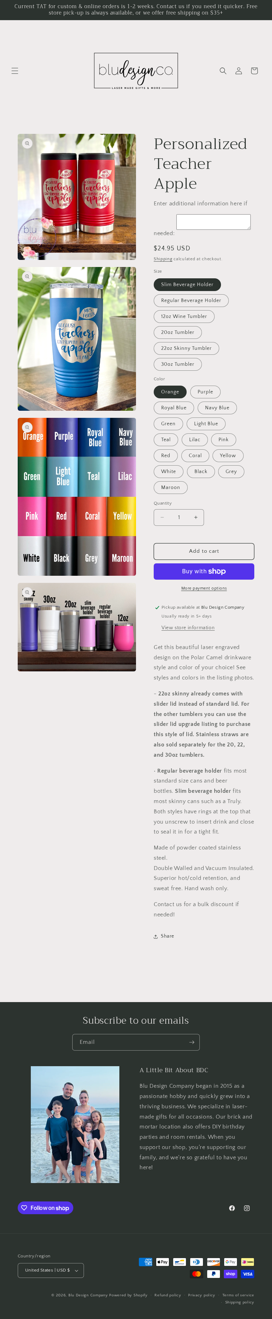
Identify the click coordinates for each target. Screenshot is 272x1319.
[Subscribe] (191, 1042)
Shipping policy (240, 1302)
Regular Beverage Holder (191, 300)
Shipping (163, 259)
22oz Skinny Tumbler (186, 348)
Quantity (163, 503)
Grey (231, 471)
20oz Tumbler (177, 332)
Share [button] (167, 936)
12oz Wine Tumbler (184, 316)
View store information (188, 628)
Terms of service (238, 1295)
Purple (205, 392)
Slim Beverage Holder (187, 285)
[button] (15, 71)
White (168, 471)
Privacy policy (201, 1295)
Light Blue (206, 424)
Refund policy (167, 1295)
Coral (195, 456)
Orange (170, 392)
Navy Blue (217, 408)
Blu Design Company (88, 1295)
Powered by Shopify (128, 1295)
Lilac (194, 440)
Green (168, 424)
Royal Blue (174, 408)
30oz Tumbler (177, 364)
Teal (166, 440)
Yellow (228, 456)
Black (201, 471)
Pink (224, 440)
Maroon (170, 487)
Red (165, 456)
